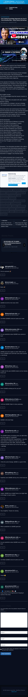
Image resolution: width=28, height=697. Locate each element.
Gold (19, 195)
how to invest (12, 198)
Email (3, 638)
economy (3, 192)
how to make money (5, 203)
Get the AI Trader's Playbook (17, 184)
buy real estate (16, 190)
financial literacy (4, 195)
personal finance (4, 208)
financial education (11, 192)
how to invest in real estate (7, 200)
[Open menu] (21, 8)
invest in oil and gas (15, 203)
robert (11, 211)
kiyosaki (14, 206)
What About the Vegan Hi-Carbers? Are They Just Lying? (21, 223)
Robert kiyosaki (18, 211)
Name (3, 632)
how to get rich (4, 198)
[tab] (11, 252)
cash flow (24, 190)
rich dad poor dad (5, 211)
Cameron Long (5, 22)
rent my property (20, 208)
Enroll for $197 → (21, 2)
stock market (4, 214)
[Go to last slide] (4, 245)
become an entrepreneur (6, 190)
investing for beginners (6, 206)
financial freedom (21, 192)
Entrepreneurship (5, 16)
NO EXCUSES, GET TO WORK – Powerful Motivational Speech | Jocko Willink (12, 243)
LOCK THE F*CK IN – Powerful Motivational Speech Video (6, 223)
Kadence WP (14, 691)
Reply (2, 274)
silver (25, 211)
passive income (21, 206)
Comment (4, 611)
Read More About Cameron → (14, 183)
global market (13, 195)
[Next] (24, 245)
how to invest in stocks (19, 200)
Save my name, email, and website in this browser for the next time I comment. (14, 649)
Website (3, 645)
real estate (12, 208)
